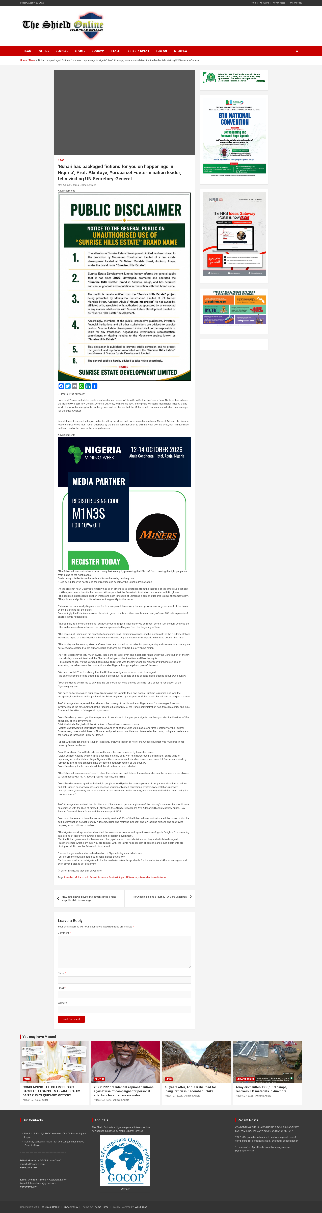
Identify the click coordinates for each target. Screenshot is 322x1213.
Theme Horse (101, 1206)
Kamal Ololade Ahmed (84, 185)
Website (62, 1002)
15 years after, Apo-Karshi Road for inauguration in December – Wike (190, 1089)
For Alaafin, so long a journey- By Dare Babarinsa (160, 896)
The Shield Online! (50, 1206)
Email (62, 987)
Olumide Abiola (121, 1100)
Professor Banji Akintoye (111, 877)
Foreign (161, 50)
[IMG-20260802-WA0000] (124, 438)
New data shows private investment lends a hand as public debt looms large (89, 898)
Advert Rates (279, 3)
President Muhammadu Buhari (80, 877)
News (27, 50)
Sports (80, 50)
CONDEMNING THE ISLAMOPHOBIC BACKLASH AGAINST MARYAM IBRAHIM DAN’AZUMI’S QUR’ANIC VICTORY (51, 1091)
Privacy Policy (295, 3)
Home (253, 3)
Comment (64, 932)
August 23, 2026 (31, 1100)
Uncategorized (245, 1079)
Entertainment (138, 50)
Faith (27, 1079)
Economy (98, 50)
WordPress (141, 1206)
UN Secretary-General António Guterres (145, 877)
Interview (180, 50)
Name (62, 973)
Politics (43, 50)
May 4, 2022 (64, 185)
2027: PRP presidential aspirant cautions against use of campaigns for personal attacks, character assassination (123, 1091)
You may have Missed (39, 1037)
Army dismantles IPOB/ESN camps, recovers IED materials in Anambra (261, 1089)
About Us (264, 3)
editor (45, 1100)
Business (62, 50)
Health (116, 50)
